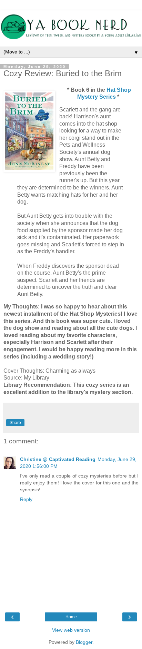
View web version (71, 630)
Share (15, 422)
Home (71, 616)
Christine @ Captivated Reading (57, 459)
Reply (26, 499)
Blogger (84, 642)
